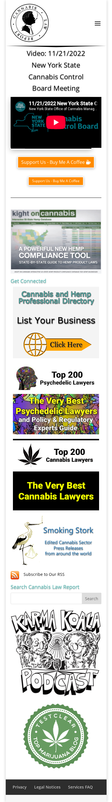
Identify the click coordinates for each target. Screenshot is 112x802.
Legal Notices (47, 787)
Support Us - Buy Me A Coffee (53, 162)
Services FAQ (80, 787)
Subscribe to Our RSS (44, 574)
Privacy (20, 787)
